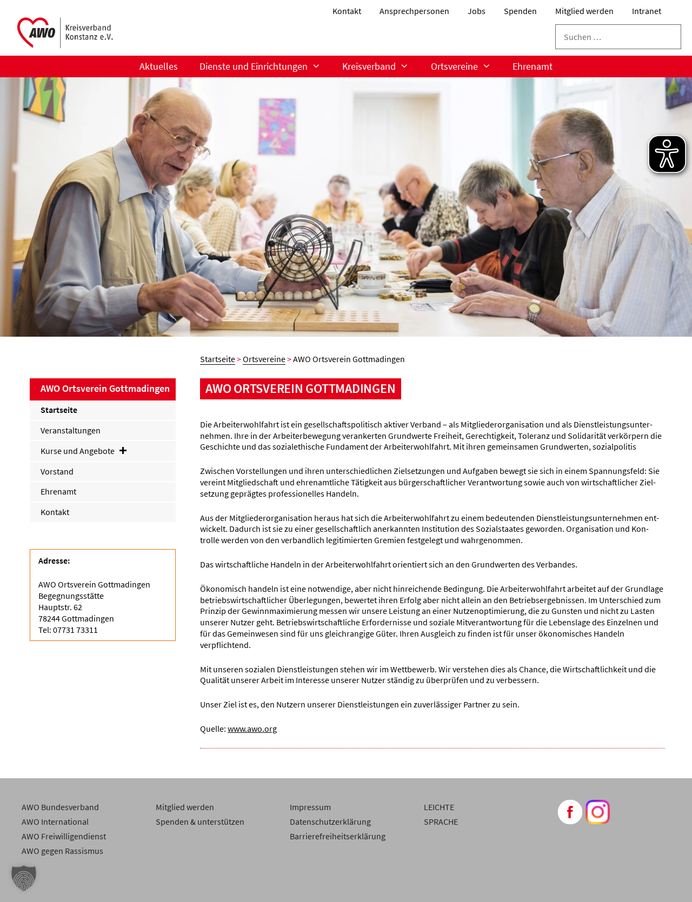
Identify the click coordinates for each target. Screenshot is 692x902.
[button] (24, 878)
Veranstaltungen (71, 430)
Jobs (476, 10)
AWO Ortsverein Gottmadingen (105, 388)
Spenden (520, 10)
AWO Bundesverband (60, 806)
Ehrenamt (533, 66)
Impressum (310, 806)
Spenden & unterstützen (200, 821)
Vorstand (57, 471)
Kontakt (346, 10)
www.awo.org (252, 728)
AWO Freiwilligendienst (64, 836)
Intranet (646, 10)
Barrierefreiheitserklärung (337, 836)
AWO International (55, 821)
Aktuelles (158, 66)
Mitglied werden (584, 10)
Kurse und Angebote (78, 450)
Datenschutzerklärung (330, 821)
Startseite (217, 358)
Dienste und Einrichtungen (253, 66)
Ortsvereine (264, 358)
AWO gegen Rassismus (62, 850)
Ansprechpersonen (414, 10)
